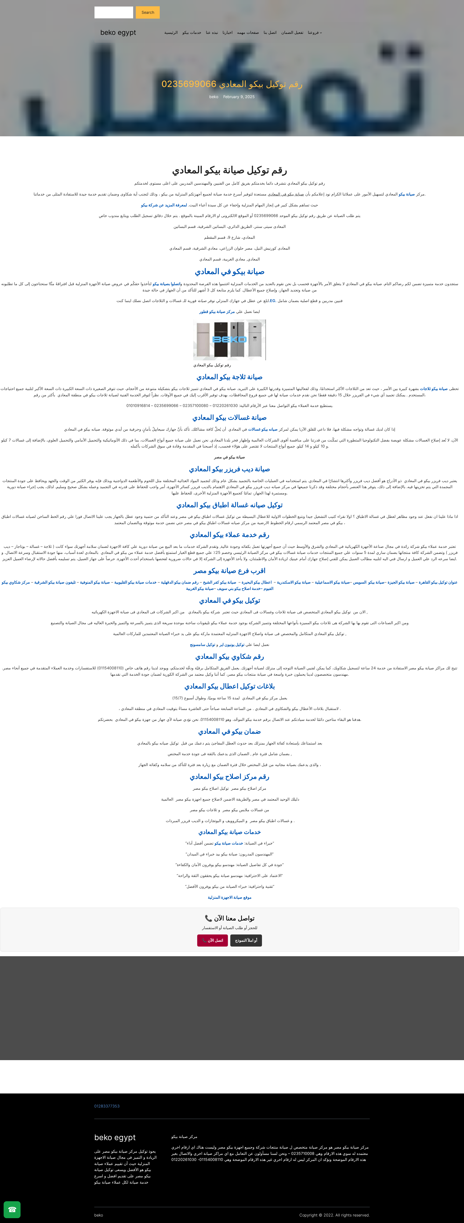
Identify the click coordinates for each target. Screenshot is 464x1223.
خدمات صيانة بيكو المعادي (229, 831)
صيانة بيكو (407, 194)
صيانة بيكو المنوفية (95, 582)
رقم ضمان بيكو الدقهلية (180, 582)
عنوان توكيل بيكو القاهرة (438, 582)
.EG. (272, 300)
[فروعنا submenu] (321, 32)
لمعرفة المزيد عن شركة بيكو (164, 205)
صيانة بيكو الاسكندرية (294, 582)
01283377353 (107, 1106)
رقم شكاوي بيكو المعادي (229, 656)
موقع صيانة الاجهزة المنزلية (230, 897)
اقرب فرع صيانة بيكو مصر (230, 570)
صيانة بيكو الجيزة (402, 582)
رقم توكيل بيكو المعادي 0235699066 (232, 84)
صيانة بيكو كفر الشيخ (220, 582)
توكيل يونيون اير (231, 644)
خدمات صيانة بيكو (229, 843)
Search (148, 12)
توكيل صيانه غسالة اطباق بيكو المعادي (229, 505)
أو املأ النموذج (246, 940)
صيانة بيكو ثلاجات (434, 388)
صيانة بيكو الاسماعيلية (332, 582)
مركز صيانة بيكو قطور (217, 311)
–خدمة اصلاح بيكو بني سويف (239, 588)
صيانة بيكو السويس (368, 582)
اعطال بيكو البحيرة (257, 582)
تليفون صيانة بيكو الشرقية (55, 582)
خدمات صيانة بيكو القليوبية (135, 582)
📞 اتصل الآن (212, 940)
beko (98, 1215)
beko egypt (118, 32)
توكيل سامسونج (202, 644)
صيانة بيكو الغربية (200, 588)
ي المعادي (229, 731)
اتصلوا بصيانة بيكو (166, 283)
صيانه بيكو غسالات (263, 429)
